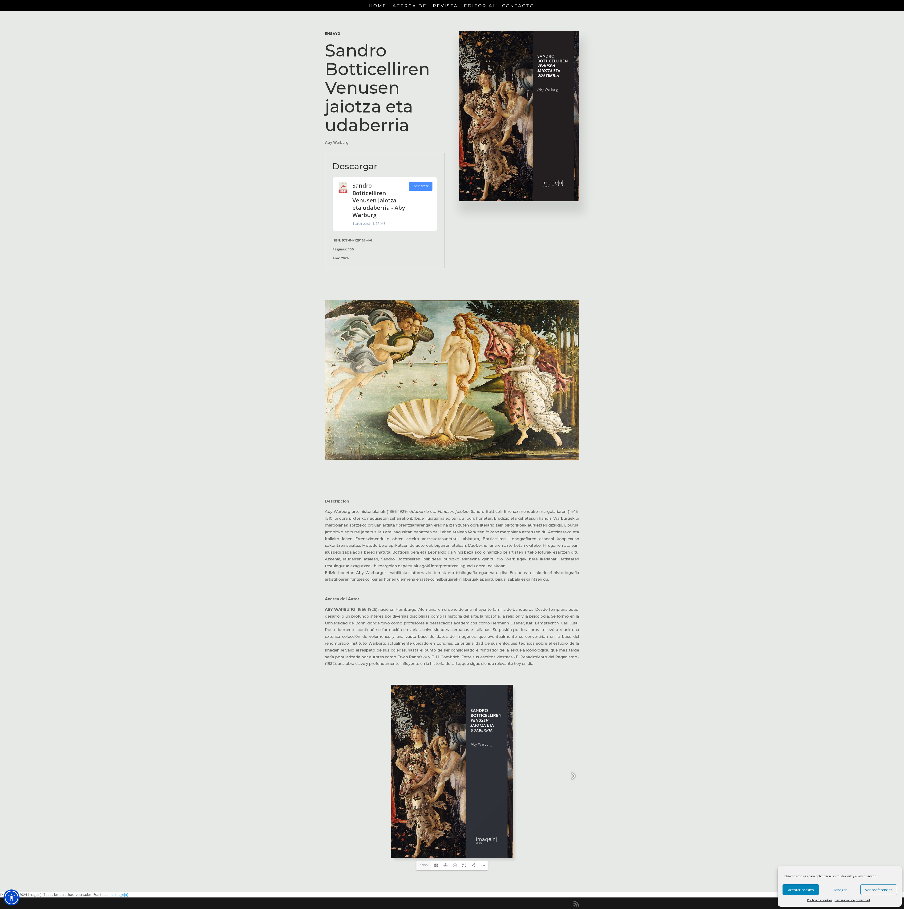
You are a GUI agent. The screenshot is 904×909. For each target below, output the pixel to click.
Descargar (420, 186)
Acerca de (410, 6)
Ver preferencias (878, 889)
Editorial (480, 6)
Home (378, 6)
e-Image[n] (119, 894)
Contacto (518, 6)
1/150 (424, 865)
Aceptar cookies (801, 889)
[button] (11, 897)
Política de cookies (819, 900)
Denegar (840, 889)
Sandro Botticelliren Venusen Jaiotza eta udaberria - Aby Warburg (378, 200)
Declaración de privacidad (852, 900)
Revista (445, 6)
